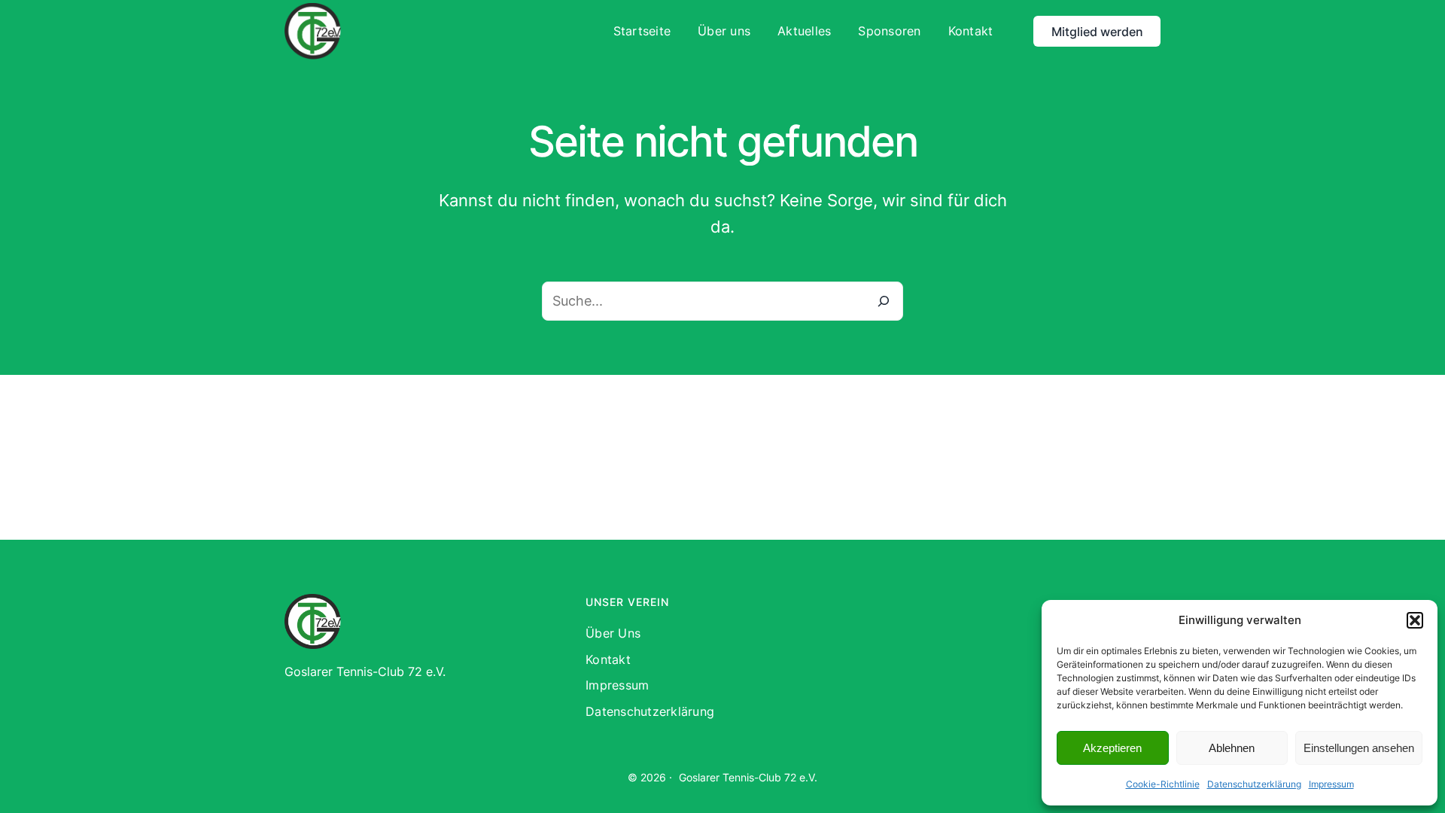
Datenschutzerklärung (1254, 784)
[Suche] (883, 301)
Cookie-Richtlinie (1163, 784)
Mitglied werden (1097, 31)
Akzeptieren (1112, 747)
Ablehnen (1232, 747)
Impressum (1331, 784)
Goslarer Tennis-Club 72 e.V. (748, 777)
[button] (1414, 620)
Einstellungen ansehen (1359, 747)
